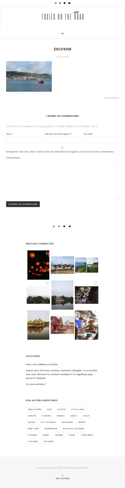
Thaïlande (87, 435)
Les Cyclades (48, 422)
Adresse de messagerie (58, 133)
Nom (9, 133)
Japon (31, 422)
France (61, 416)
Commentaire (13, 157)
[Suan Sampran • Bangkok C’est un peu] (62, 295)
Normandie (51, 428)
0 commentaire (111, 97)
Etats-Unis (78, 409)
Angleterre (35, 409)
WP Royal (83, 467)
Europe (32, 416)
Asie (49, 409)
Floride (46, 416)
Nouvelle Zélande (74, 428)
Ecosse (62, 409)
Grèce (73, 416)
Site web (88, 133)
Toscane (33, 441)
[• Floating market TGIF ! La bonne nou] (86, 325)
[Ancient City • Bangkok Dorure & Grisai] (38, 325)
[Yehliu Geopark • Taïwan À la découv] (62, 265)
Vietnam (48, 441)
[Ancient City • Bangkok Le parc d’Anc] (62, 325)
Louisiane (67, 422)
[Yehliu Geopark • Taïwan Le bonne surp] (86, 265)
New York (33, 428)
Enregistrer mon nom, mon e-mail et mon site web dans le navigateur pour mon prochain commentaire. (60, 151)
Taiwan (59, 435)
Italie (86, 416)
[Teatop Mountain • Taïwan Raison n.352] (38, 295)
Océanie (32, 435)
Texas (72, 435)
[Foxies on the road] (62, 16)
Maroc (82, 422)
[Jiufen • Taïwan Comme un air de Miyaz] (38, 265)
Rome (46, 435)
